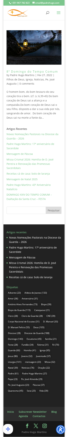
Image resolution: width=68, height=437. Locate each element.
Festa (13, 344)
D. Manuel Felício (19, 327)
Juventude (43, 356)
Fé (55, 344)
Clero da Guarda (32, 315)
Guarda (14, 350)
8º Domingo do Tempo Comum (32, 72)
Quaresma (15, 390)
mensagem (33, 361)
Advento (14, 292)
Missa (50, 361)
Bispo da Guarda (19, 310)
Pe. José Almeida (31, 379)
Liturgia (14, 361)
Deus (38, 327)
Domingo (15, 338)
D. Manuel (50, 321)
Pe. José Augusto (18, 384)
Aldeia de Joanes (35, 292)
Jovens (26, 356)
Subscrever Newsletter (33, 411)
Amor (13, 298)
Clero (13, 315)
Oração (44, 367)
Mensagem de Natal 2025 (22, 179)
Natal (13, 367)
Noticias (39, 79)
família (51, 338)
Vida (43, 390)
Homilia (30, 350)
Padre (13, 373)
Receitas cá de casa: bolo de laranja (28, 173)
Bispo (46, 304)
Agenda (23, 416)
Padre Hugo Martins (22, 75)
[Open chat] (8, 429)
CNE (50, 315)
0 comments (26, 83)
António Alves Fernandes (23, 304)
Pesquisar (54, 210)
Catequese (42, 310)
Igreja (29, 79)
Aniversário (30, 298)
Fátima (43, 344)
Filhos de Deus (15, 79)
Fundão (28, 344)
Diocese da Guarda (37, 333)
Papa (13, 379)
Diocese (14, 333)
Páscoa (39, 384)
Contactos (39, 416)
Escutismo (34, 338)
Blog (54, 411)
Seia (31, 390)
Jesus (13, 356)
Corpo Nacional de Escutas (24, 321)
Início (10, 411)
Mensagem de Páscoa (20, 154)
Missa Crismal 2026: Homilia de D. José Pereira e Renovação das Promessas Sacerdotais (30, 164)
